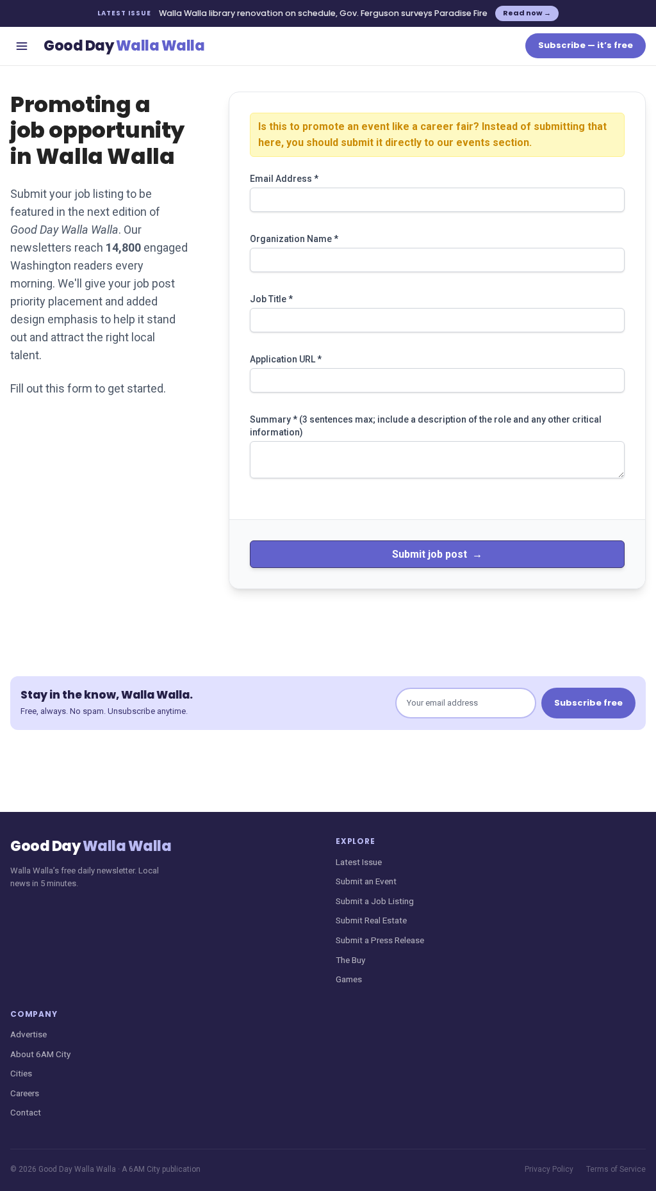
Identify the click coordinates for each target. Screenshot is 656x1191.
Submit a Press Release (380, 940)
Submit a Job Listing (375, 901)
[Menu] (21, 46)
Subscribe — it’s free (585, 45)
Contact (25, 1112)
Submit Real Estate (371, 920)
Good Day (124, 46)
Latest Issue (359, 862)
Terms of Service (616, 1169)
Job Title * (271, 299)
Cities (21, 1073)
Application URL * (286, 359)
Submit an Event (366, 881)
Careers (24, 1093)
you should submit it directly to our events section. (409, 142)
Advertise (28, 1034)
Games (349, 979)
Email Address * (284, 179)
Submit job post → (437, 554)
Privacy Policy (549, 1169)
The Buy (350, 960)
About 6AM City (40, 1054)
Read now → (527, 13)
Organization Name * (294, 239)
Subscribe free (588, 703)
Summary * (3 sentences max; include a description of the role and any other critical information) (426, 425)
